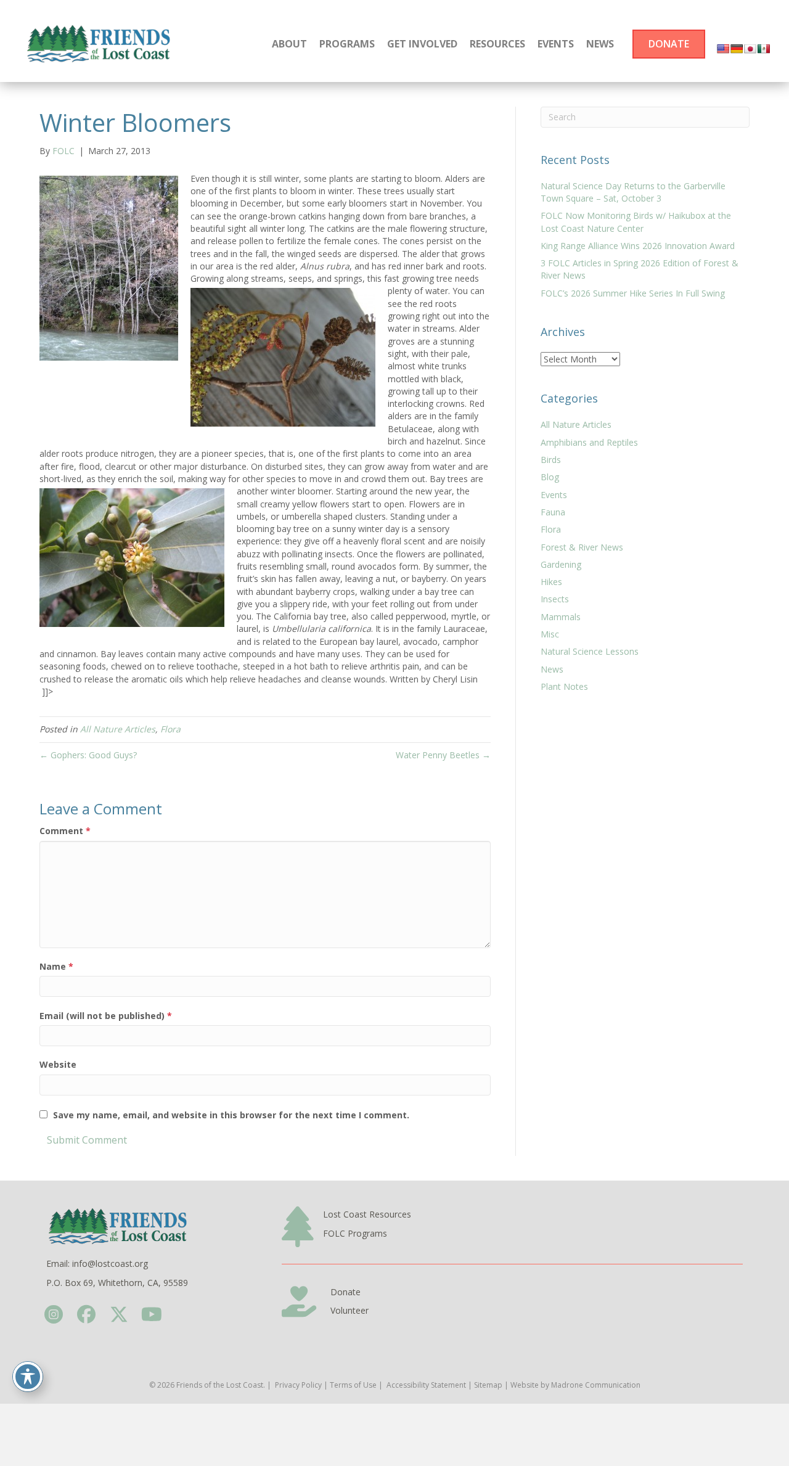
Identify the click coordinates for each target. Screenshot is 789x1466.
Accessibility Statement (426, 1385)
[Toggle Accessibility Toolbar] (28, 1376)
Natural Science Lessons (590, 651)
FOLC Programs (355, 1233)
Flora (170, 729)
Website (57, 1064)
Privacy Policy (298, 1385)
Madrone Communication (595, 1385)
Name (56, 966)
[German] (736, 49)
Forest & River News (582, 547)
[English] (723, 49)
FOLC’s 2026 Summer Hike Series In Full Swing (633, 293)
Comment (65, 831)
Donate (345, 1292)
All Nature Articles (117, 729)
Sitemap (488, 1385)
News (552, 669)
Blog (550, 477)
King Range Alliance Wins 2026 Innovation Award (638, 246)
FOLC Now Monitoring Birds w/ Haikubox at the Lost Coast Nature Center (636, 222)
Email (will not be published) (105, 1016)
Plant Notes (564, 686)
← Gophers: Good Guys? (88, 755)
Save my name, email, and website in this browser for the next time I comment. (231, 1115)
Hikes (551, 582)
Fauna (553, 512)
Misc (550, 634)
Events (554, 495)
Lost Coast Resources (367, 1214)
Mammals (561, 617)
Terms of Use (353, 1385)
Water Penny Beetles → (443, 755)
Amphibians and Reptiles (589, 442)
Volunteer (349, 1310)
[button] (53, 1314)
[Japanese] (750, 49)
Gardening (561, 564)
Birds (551, 459)
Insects (555, 599)
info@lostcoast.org (110, 1263)
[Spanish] (764, 49)
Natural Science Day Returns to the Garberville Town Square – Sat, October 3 (633, 192)
